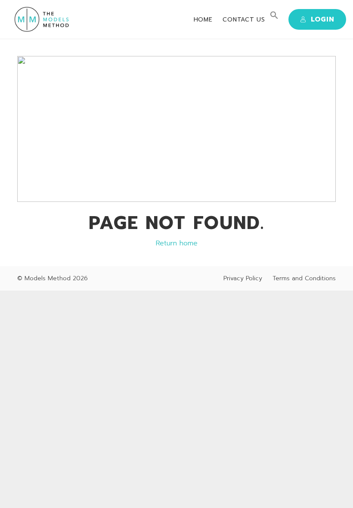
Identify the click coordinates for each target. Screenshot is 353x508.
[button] (274, 17)
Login (322, 19)
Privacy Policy (242, 278)
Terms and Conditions (304, 278)
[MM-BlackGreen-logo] (43, 19)
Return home (177, 243)
